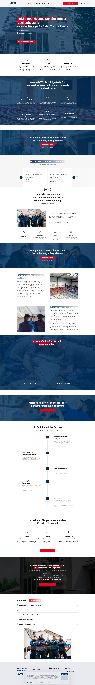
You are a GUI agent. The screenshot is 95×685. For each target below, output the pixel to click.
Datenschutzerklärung (65, 682)
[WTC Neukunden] (13, 3)
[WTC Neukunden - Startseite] (47, 190)
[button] (73, 177)
